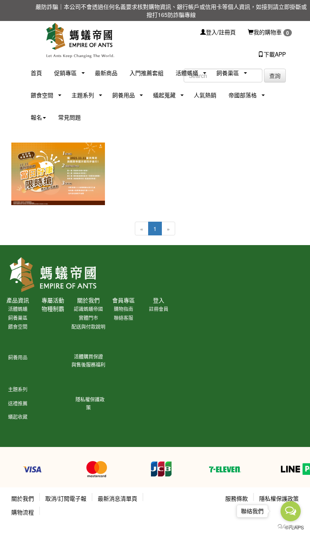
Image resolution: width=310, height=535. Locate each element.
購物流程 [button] (22, 512)
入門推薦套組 (146, 73)
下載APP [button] (275, 54)
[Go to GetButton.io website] (291, 526)
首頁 (36, 73)
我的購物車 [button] (271, 32)
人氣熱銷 (205, 95)
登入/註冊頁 (221, 32)
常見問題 (69, 117)
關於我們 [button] (22, 498)
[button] (62, 73)
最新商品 (106, 73)
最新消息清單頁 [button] (117, 498)
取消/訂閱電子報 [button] (65, 498)
